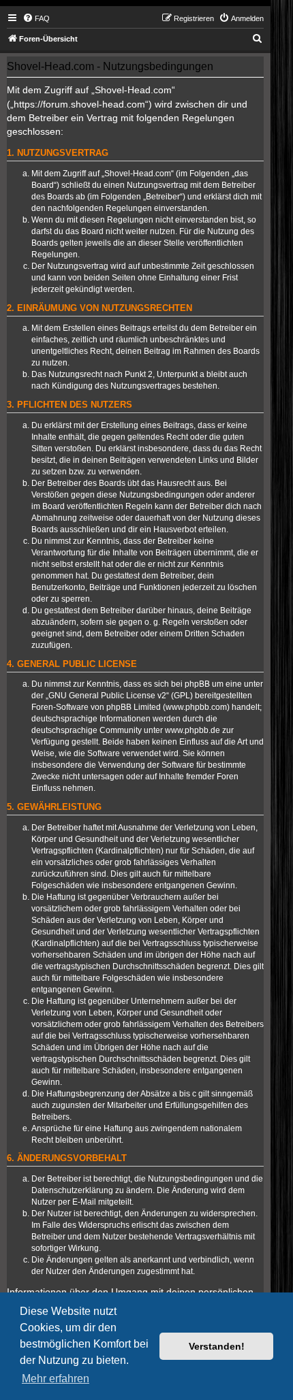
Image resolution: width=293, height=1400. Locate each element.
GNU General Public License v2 (107, 695)
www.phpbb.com (196, 707)
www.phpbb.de (192, 730)
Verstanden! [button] (217, 1346)
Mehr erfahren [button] (55, 1378)
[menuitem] (36, 18)
